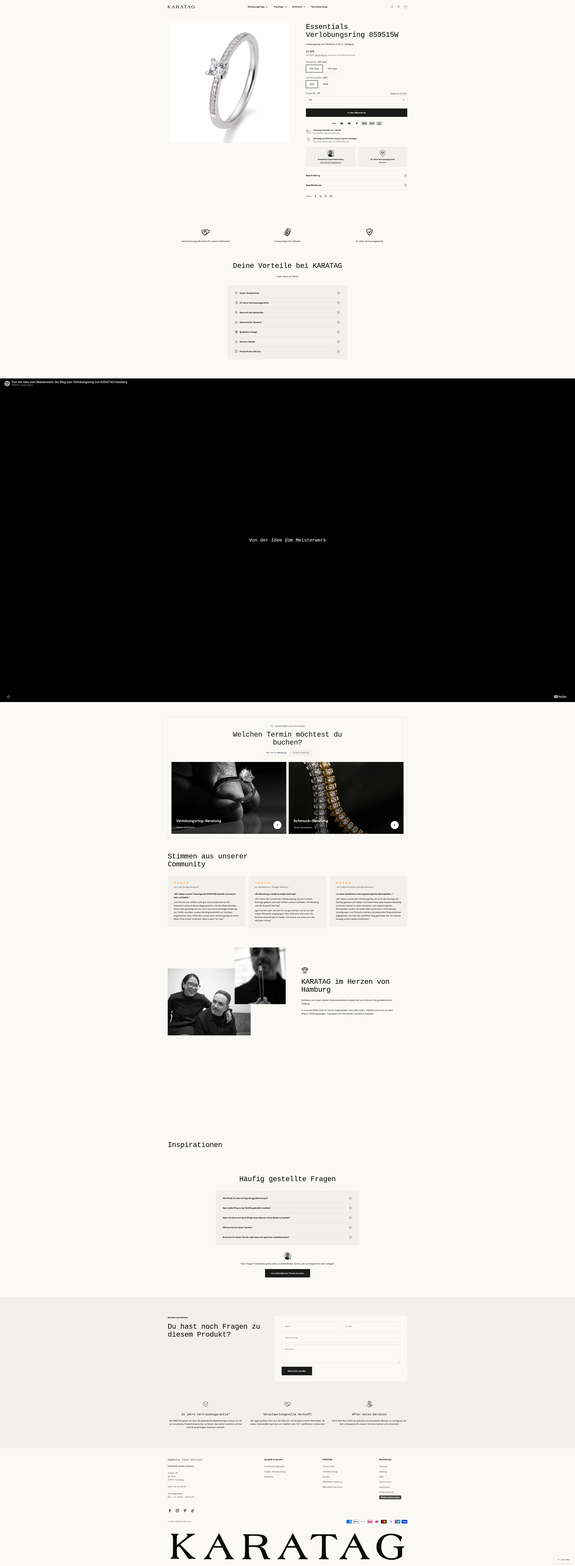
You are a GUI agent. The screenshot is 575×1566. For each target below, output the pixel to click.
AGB (381, 1476)
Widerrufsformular (390, 1497)
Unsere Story (329, 1466)
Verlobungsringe (256, 6)
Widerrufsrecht (386, 1492)
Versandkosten (321, 55)
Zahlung (383, 1471)
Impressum (384, 1487)
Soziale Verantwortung (275, 1471)
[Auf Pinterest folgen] (185, 1511)
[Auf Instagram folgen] (177, 1511)
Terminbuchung (319, 6)
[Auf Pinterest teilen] (325, 196)
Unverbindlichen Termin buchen (287, 1273)
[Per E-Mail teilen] (330, 196)
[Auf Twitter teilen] (320, 196)
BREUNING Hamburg (332, 1481)
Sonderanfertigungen (274, 1466)
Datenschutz (385, 1481)
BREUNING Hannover (332, 1487)
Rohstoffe (269, 1476)
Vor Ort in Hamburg (276, 752)
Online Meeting (301, 752)
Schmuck (297, 6)
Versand (383, 1466)
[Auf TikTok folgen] (193, 1511)
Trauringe (278, 6)
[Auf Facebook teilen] (315, 196)
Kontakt (326, 1476)
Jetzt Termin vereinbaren (330, 162)
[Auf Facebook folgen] (170, 1511)
